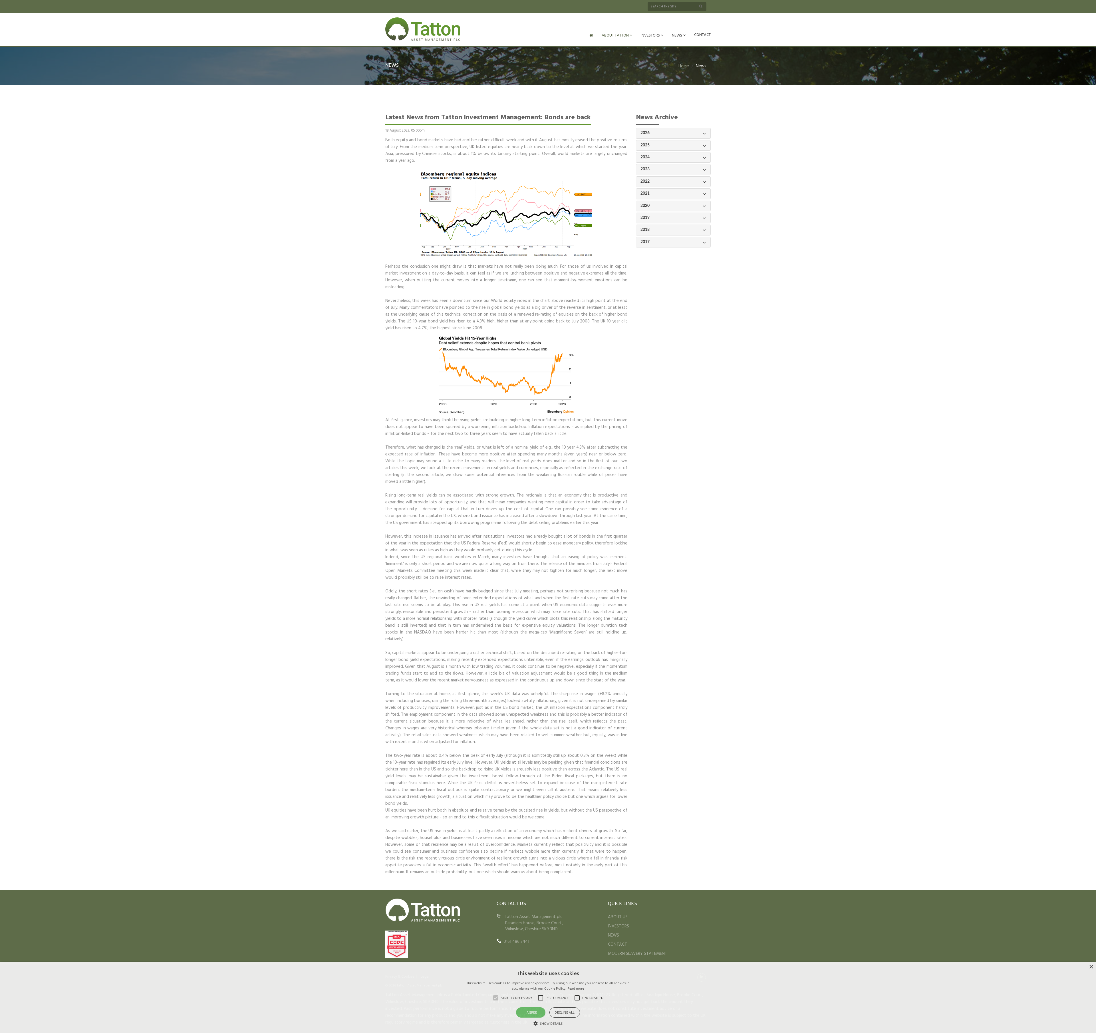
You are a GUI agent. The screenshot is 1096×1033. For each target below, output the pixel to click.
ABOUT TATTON (616, 35)
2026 (645, 133)
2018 (645, 230)
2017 (645, 242)
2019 (645, 218)
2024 (645, 157)
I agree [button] (531, 1012)
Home (683, 66)
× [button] (1091, 967)
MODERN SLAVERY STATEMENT (637, 953)
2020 (645, 206)
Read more (575, 988)
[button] (548, 1023)
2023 (645, 169)
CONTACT (702, 35)
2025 (645, 145)
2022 (645, 181)
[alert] (548, 997)
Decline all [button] (565, 1012)
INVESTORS (651, 35)
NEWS (677, 35)
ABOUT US (618, 917)
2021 (645, 193)
